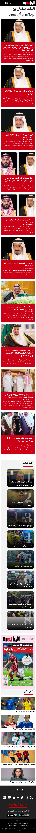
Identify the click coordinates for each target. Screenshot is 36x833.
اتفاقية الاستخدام (12, 823)
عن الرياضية (25, 823)
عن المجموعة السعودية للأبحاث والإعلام (18, 825)
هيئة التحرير (19, 823)
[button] (6, 3)
